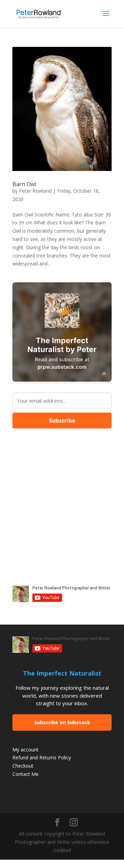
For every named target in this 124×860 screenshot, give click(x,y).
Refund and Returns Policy (41, 757)
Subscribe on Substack (62, 722)
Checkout (22, 765)
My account (25, 749)
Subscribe (62, 420)
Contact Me (25, 774)
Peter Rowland (35, 191)
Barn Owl (24, 184)
